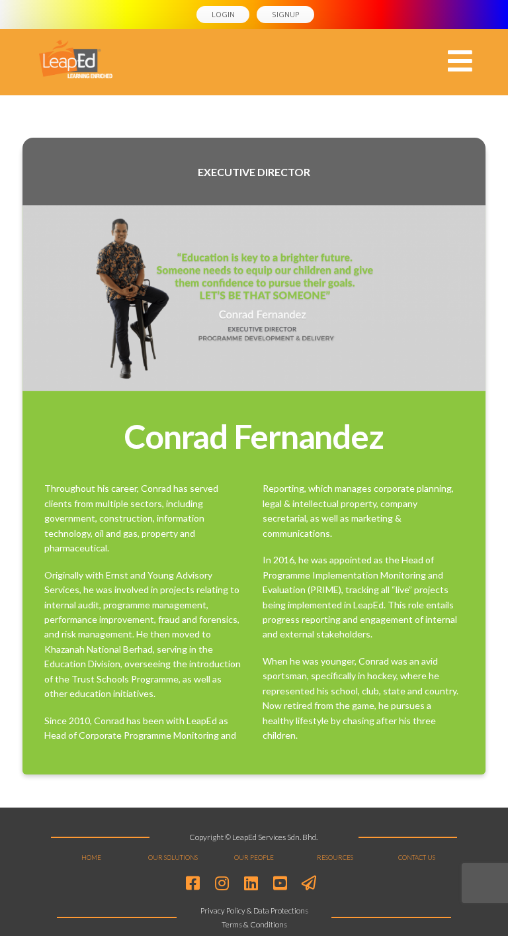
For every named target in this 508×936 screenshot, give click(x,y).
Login (223, 14)
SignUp (286, 14)
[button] (460, 61)
